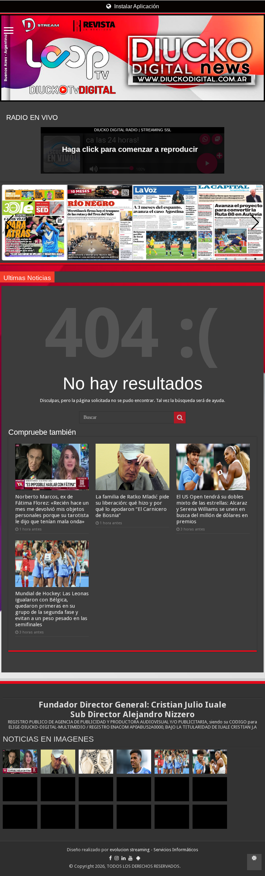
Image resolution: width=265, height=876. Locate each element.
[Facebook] (110, 858)
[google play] (138, 858)
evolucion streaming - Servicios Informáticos (154, 849)
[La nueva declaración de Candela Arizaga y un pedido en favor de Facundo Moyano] (210, 817)
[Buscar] (180, 417)
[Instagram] (116, 858)
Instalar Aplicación (136, 6)
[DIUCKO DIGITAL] (132, 58)
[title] (254, 862)
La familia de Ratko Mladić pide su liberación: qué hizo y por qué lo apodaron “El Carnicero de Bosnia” (132, 506)
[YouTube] (130, 858)
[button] (255, 222)
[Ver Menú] (9, 31)
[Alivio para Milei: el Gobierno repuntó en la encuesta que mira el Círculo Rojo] (134, 789)
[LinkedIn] (123, 858)
